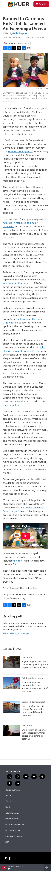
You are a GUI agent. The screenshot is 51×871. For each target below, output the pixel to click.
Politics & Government (33, 678)
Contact (9, 801)
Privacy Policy (11, 819)
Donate (42, 4)
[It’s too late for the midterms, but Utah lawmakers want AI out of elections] (11, 683)
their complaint (12, 405)
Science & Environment (33, 702)
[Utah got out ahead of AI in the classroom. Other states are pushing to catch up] (11, 730)
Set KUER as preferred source (17, 43)
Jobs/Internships (12, 813)
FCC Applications (12, 830)
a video (17, 560)
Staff (7, 807)
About (8, 795)
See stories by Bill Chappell (16, 633)
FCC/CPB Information (14, 825)
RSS (7, 842)
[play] (4, 867)
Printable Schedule (13, 836)
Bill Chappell (20, 33)
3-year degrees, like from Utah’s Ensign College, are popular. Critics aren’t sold (35, 664)
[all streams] (47, 867)
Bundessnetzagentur (20, 151)
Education (27, 657)
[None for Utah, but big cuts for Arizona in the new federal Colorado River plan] (11, 707)
